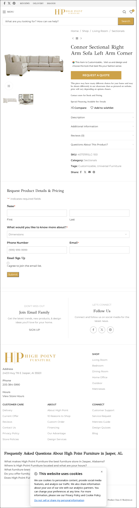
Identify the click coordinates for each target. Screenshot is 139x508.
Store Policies (11, 439)
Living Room (100, 31)
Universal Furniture (109, 166)
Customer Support (103, 410)
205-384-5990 (11, 384)
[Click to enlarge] (9, 86)
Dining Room (100, 371)
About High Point (57, 410)
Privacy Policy (11, 433)
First (10, 219)
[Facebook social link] (5, 3)
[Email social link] (89, 172)
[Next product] (81, 38)
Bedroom (98, 365)
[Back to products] (77, 38)
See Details (101, 101)
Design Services (56, 439)
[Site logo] (68, 11)
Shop (85, 31)
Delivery (7, 410)
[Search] (124, 11)
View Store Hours (13, 396)
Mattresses (98, 388)
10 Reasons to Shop (58, 416)
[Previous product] (73, 38)
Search (126, 21)
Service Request (101, 416)
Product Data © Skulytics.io (120, 500)
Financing (53, 427)
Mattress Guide (101, 421)
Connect (98, 404)
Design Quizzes (101, 427)
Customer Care (13, 404)
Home (75, 31)
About (51, 404)
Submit (13, 274)
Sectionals (118, 31)
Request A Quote (96, 75)
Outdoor (97, 383)
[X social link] (9, 3)
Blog (95, 433)
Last (72, 219)
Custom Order (56, 421)
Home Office (99, 377)
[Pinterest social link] (14, 3)
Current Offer (10, 416)
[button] (6, 60)
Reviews (7, 421)
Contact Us (9, 427)
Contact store (77, 95)
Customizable (87, 166)
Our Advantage (56, 433)
